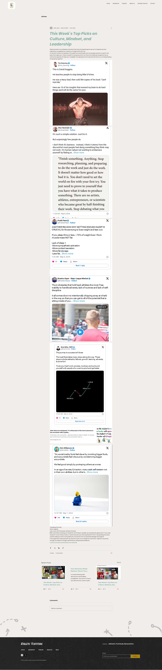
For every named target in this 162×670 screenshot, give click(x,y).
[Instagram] (22, 655)
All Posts (44, 16)
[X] (25, 655)
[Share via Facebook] (50, 548)
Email (104, 653)
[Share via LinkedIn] (59, 548)
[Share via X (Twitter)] (55, 548)
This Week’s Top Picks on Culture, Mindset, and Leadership (52, 583)
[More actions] (111, 28)
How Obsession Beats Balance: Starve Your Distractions (79, 570)
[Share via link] (63, 548)
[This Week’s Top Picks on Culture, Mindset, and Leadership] (53, 572)
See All (119, 562)
